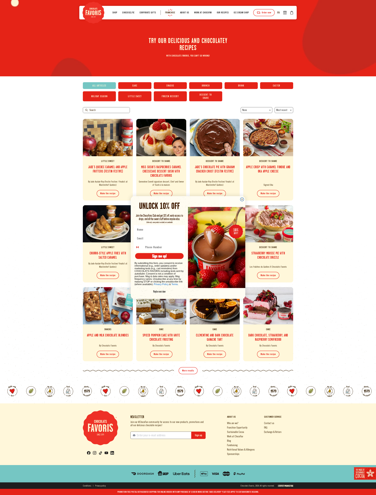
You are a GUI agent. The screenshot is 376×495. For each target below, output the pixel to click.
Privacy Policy (161, 284)
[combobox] (139, 247)
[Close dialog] (242, 199)
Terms (174, 284)
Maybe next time (159, 291)
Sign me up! (159, 256)
